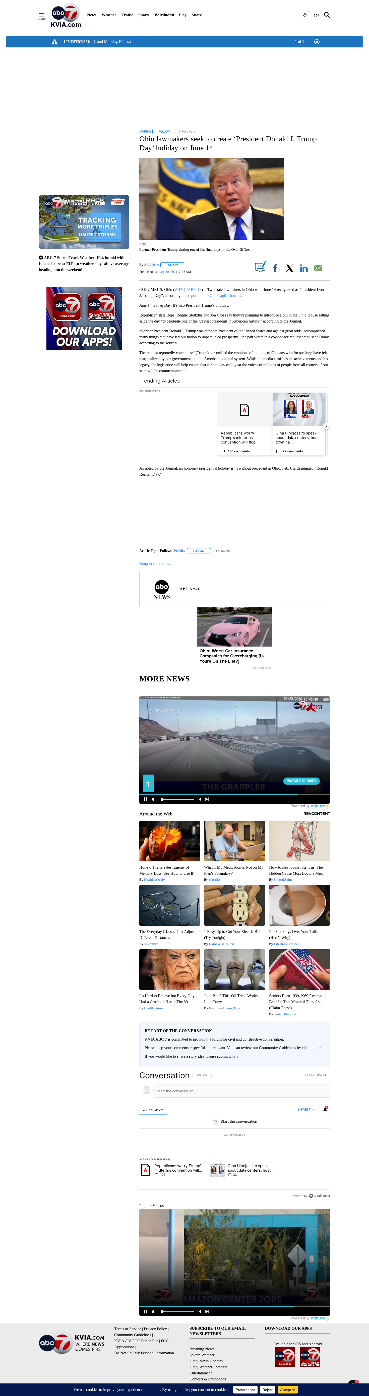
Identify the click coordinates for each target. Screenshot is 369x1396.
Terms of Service (127, 1329)
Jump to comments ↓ (155, 563)
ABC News (151, 265)
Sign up (322, 1075)
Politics (179, 551)
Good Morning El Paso (112, 41)
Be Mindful (164, 15)
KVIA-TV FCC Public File (136, 1341)
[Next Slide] (326, 426)
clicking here (312, 1048)
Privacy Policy (155, 1329)
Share (197, 15)
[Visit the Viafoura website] (319, 1196)
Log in (309, 1075)
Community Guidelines (132, 1335)
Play (183, 15)
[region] (234, 1135)
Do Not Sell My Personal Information (144, 1353)
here (235, 1056)
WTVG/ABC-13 (188, 289)
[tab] (153, 1110)
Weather (109, 15)
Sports (143, 15)
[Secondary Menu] (45, 15)
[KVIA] (66, 15)
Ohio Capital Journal (224, 295)
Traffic (127, 15)
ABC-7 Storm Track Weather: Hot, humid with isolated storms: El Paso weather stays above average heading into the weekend (84, 264)
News (91, 15)
